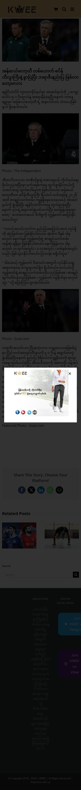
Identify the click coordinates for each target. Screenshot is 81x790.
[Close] (70, 373)
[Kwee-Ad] (40, 371)
